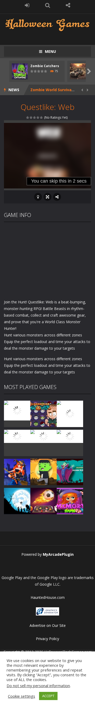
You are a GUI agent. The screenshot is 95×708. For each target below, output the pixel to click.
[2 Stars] (31, 117)
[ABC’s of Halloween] (17, 435)
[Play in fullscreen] (47, 197)
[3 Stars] (34, 117)
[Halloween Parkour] (70, 435)
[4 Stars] (38, 117)
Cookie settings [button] (21, 696)
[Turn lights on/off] (38, 197)
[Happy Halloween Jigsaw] (17, 500)
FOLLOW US (68, 5)
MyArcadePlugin (58, 554)
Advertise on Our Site (48, 625)
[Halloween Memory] (43, 471)
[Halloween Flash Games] (47, 24)
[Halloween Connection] (43, 413)
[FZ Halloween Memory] (70, 500)
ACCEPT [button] (48, 695)
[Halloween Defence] (43, 435)
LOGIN (27, 5)
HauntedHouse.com (48, 597)
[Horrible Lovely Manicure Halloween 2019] (17, 471)
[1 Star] (28, 117)
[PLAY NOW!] (20, 70)
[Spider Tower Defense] (17, 410)
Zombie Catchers (44, 66)
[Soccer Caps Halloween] (43, 500)
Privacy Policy (47, 638)
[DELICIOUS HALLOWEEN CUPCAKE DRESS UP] (70, 413)
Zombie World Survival (51, 89)
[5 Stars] (41, 117)
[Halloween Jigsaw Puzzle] (70, 471)
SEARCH (47, 5)
